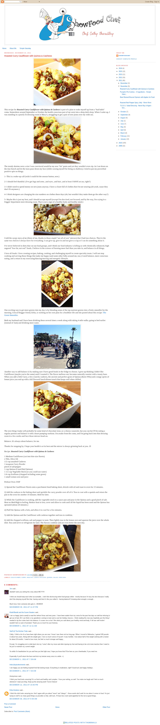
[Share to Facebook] (40, 575)
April (122, 130)
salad (55, 577)
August (123, 118)
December (124, 83)
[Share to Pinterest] (42, 575)
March (123, 133)
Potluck (43, 577)
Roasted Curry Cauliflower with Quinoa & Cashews (137, 89)
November (124, 86)
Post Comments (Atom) (22, 711)
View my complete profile (126, 59)
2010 (121, 143)
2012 (121, 77)
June (122, 124)
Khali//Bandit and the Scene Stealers (22, 612)
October (123, 112)
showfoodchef (124, 55)
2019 (121, 68)
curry (23, 577)
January (123, 139)
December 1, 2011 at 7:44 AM (23, 671)
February (124, 136)
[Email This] (33, 575)
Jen (11, 589)
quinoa (49, 577)
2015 (121, 71)
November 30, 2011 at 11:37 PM (24, 607)
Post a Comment (10, 704)
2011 (121, 80)
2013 (121, 74)
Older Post (106, 707)
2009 (121, 146)
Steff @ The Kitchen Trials (19, 631)
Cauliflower (15, 577)
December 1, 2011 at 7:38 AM (23, 659)
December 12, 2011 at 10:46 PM (24, 685)
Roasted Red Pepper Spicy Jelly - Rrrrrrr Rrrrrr (135, 102)
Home (4, 48)
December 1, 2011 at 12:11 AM (23, 626)
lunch (36, 577)
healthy (30, 577)
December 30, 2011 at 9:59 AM (23, 699)
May (122, 127)
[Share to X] (38, 575)
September (124, 115)
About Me (13, 48)
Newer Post (8, 707)
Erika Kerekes (14, 690)
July (122, 121)
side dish (62, 577)
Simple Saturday (25, 48)
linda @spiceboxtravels (17, 664)
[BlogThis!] (36, 575)
